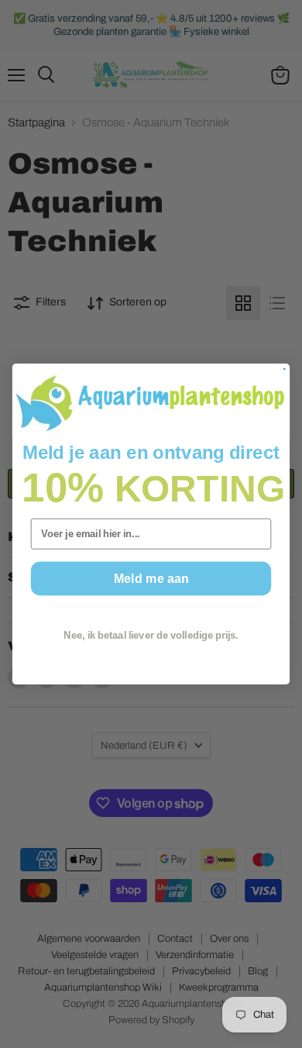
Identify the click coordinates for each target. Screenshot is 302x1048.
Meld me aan (151, 578)
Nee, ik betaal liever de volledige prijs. (150, 635)
